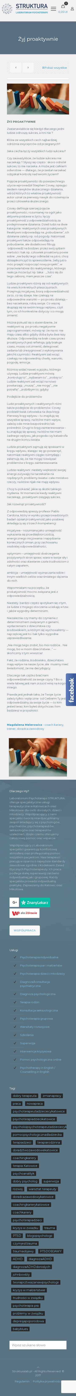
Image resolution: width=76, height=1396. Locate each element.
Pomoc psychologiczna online (40, 1059)
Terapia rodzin (29, 1002)
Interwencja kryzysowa (35, 1051)
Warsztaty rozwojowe (35, 1026)
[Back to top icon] (38, 1367)
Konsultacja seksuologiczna (39, 1010)
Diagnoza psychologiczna (38, 994)
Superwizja (27, 1043)
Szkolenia (27, 1035)
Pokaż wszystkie (56, 67)
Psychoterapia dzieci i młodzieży (42, 973)
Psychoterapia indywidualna (39, 957)
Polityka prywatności (47, 1381)
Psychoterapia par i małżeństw (41, 965)
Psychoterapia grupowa (36, 1018)
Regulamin (22, 1381)
